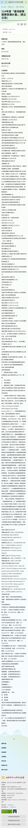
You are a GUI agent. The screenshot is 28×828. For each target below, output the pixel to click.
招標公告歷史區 (20, 7)
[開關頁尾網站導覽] (14, 739)
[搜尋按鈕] (26, 2)
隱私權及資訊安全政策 (14, 820)
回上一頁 (18, 24)
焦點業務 (3, 752)
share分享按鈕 (25, 24)
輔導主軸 (3, 743)
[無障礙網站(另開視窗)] (6, 812)
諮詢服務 (3, 748)
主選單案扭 (2, 2)
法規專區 (3, 756)
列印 (21, 24)
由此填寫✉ (10, 797)
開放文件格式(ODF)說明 (14, 824)
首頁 (5, 7)
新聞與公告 (11, 7)
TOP (26, 785)
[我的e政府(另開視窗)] (15, 812)
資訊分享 (3, 761)
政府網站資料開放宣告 (14, 816)
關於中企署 (4, 769)
